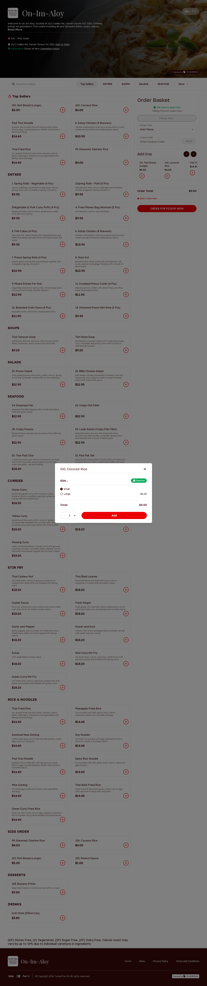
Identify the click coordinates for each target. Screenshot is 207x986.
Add (114, 515)
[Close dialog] (145, 469)
